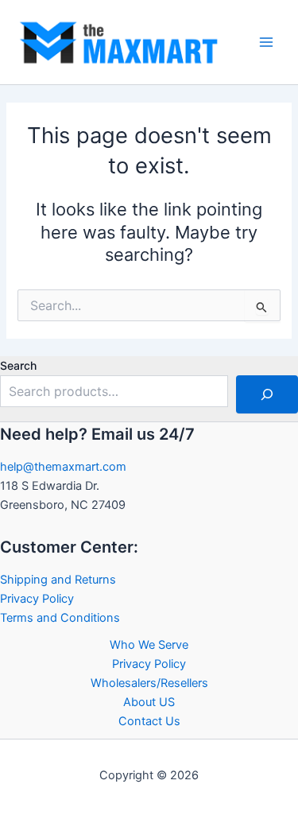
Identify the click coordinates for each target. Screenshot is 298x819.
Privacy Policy (37, 599)
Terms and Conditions (60, 618)
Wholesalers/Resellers (149, 683)
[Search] (267, 394)
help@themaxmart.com (63, 467)
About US (149, 702)
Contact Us (149, 721)
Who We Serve (149, 645)
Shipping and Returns (58, 580)
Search (18, 365)
